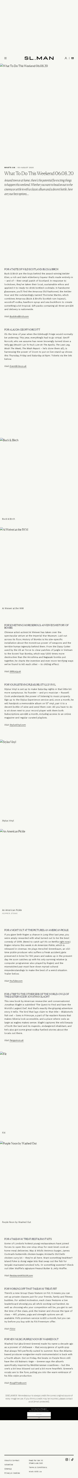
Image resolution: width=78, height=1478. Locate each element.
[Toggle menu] (5, 58)
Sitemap (8, 1469)
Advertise (8, 1465)
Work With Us (35, 1472)
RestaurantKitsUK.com (21, 1275)
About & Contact (11, 1460)
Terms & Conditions (38, 1467)
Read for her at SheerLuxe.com (36, 1461)
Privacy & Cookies (12, 1473)
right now (64, 941)
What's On (9, 167)
